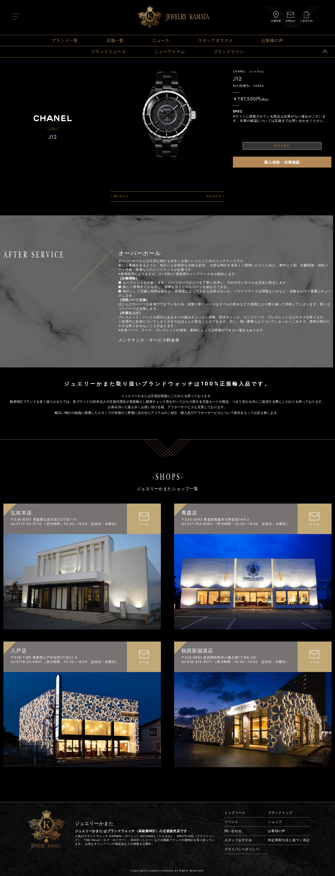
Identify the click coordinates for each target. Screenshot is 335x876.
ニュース (161, 40)
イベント (231, 822)
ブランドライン (228, 51)
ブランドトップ (280, 813)
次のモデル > (215, 196)
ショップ (275, 822)
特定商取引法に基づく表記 (289, 840)
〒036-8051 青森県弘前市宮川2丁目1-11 (44, 519)
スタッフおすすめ (238, 840)
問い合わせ (233, 831)
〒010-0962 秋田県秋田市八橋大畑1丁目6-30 (218, 657)
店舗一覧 (115, 40)
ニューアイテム (169, 51)
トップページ (234, 813)
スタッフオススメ (215, 40)
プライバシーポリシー (241, 849)
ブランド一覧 (65, 40)
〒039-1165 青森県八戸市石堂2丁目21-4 (44, 657)
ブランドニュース (108, 51)
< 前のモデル (120, 196)
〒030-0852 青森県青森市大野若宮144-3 (215, 519)
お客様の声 (272, 40)
